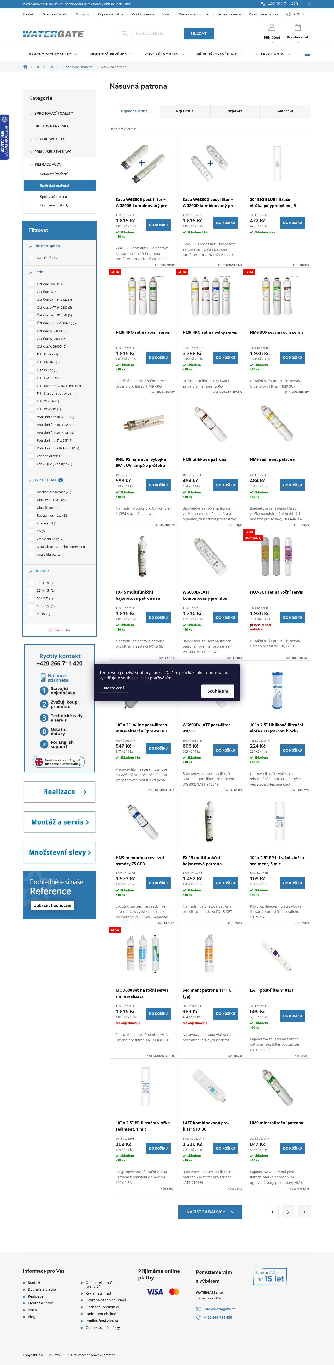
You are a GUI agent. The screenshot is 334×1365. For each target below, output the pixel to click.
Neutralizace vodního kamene (60, 546)
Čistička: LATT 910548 (54, 315)
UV (41, 531)
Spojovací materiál (53, 196)
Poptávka (83, 14)
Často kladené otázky (103, 1328)
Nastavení (114, 687)
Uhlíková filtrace (51, 500)
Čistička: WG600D (51, 331)
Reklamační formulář (194, 14)
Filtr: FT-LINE (48, 362)
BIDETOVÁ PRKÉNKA (51, 126)
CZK (297, 14)
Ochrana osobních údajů (106, 1300)
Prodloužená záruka (263, 14)
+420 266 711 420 (282, 4)
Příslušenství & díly (54, 205)
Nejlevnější (185, 111)
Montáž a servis (142, 14)
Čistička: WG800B (51, 338)
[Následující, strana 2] (288, 1211)
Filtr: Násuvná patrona (56, 393)
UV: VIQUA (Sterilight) (54, 464)
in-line (43, 614)
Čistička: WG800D (51, 346)
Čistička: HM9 (49, 284)
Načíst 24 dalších (206, 1212)
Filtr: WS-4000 (48, 409)
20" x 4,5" (45, 590)
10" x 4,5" (45, 606)
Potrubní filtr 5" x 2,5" (54, 440)
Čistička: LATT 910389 (54, 307)
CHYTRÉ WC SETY (49, 139)
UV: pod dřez (48, 456)
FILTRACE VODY (48, 164)
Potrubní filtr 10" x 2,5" (55, 417)
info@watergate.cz (219, 1309)
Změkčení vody (49, 539)
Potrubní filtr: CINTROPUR (57, 448)
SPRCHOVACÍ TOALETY (53, 113)
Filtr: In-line (46, 370)
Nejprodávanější (134, 111)
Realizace (35, 1296)
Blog (31, 1317)
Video (166, 14)
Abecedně (286, 111)
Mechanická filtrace (53, 492)
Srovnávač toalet (55, 14)
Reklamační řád (98, 1293)
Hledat (199, 33)
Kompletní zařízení (54, 174)
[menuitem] (53, 54)
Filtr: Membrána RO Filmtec (58, 385)
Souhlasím (218, 691)
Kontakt (29, 14)
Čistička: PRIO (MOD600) (56, 323)
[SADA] (143, 296)
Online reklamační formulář (101, 1284)
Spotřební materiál (54, 185)
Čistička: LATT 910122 (54, 299)
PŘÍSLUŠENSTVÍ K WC (52, 151)
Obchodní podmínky (102, 1307)
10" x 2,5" (45, 582)
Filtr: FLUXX (47, 354)
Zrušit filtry (62, 630)
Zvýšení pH (46, 523)
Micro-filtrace (48, 554)
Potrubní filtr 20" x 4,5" (55, 432)
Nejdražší (235, 111)
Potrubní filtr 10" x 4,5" (55, 424)
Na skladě (47, 257)
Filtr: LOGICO (48, 378)
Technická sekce (229, 14)
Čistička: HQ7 (48, 291)
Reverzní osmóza (52, 515)
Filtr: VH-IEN (47, 401)
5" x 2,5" (44, 598)
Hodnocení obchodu (102, 1314)
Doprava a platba (110, 14)
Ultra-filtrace (47, 507)
